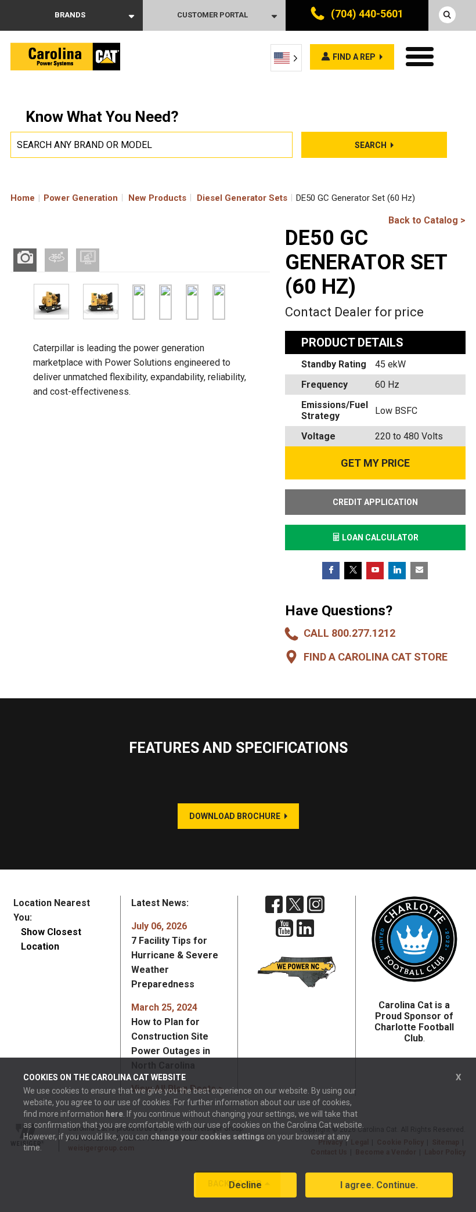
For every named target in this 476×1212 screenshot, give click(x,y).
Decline (245, 1185)
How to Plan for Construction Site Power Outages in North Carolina (170, 1036)
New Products (157, 198)
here (114, 1114)
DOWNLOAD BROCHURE (234, 816)
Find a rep (354, 57)
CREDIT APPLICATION (375, 502)
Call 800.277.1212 (349, 633)
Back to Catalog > (427, 220)
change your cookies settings (207, 1136)
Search (371, 145)
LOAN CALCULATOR (379, 537)
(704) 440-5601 (366, 14)
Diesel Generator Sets (242, 198)
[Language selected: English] (286, 57)
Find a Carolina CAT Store (376, 657)
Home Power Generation (64, 198)
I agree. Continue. (379, 1185)
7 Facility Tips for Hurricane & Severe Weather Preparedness (174, 955)
